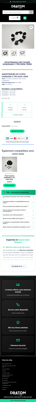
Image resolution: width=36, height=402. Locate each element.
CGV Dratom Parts (6, 373)
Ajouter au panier (17, 131)
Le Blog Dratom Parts (6, 385)
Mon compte (5, 380)
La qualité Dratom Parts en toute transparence (9, 383)
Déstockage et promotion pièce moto (9, 366)
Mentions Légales (6, 369)
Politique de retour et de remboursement (7, 375)
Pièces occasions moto (7, 363)
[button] (24, 18)
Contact (4, 371)
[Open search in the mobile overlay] (18, 12)
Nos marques (5, 378)
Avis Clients (4, 387)
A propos (4, 389)
